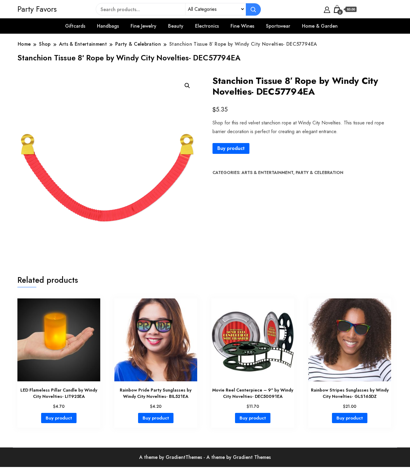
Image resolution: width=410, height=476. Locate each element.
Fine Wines (242, 26)
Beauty (175, 26)
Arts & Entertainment (267, 172)
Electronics (207, 26)
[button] (187, 85)
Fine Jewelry (143, 26)
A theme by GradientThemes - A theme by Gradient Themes (205, 457)
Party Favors (37, 9)
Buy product (231, 148)
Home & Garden (320, 26)
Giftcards (75, 26)
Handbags (108, 26)
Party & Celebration (319, 172)
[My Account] (327, 9)
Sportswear (278, 26)
